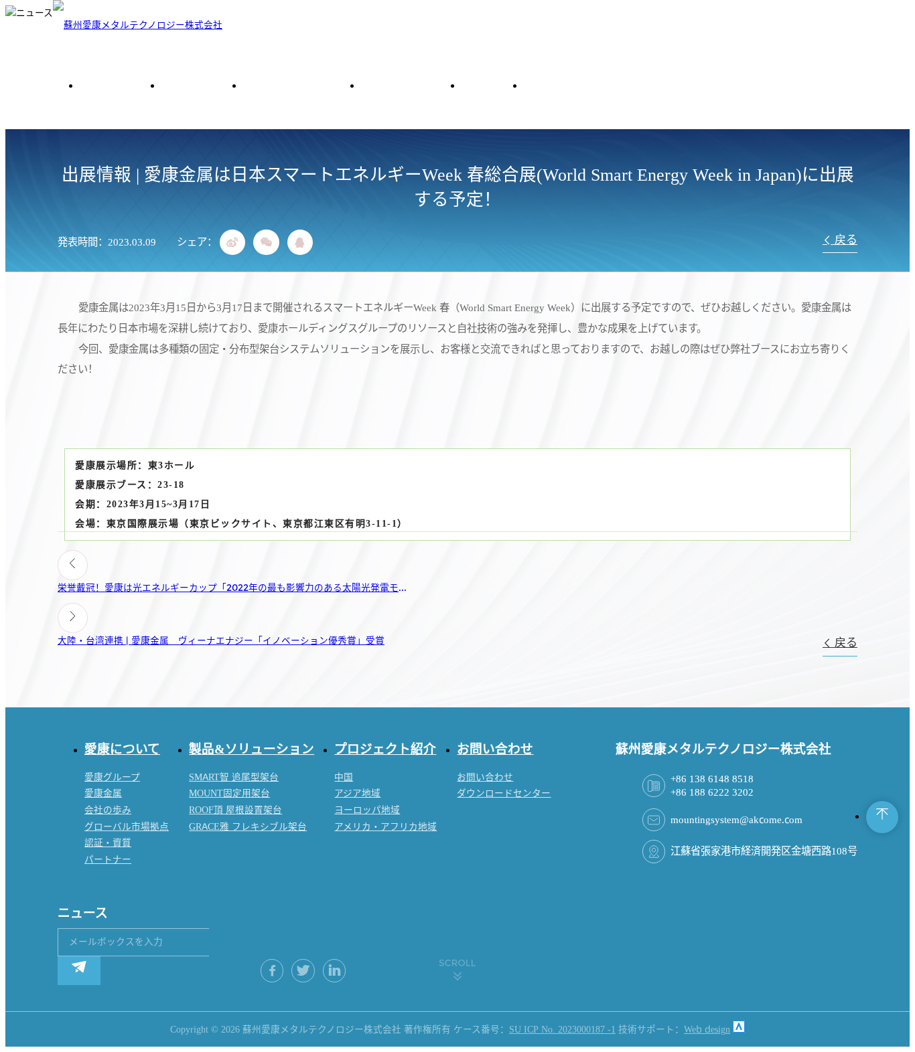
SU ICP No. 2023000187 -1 (562, 1029)
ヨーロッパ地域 (367, 810)
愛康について (122, 749)
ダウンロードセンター (504, 793)
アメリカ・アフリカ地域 (385, 826)
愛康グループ (112, 777)
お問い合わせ (495, 749)
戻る (844, 240)
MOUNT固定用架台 (229, 793)
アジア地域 (357, 793)
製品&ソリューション (251, 749)
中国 (343, 777)
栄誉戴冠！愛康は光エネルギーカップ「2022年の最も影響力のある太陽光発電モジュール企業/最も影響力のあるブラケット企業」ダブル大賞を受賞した (236, 588)
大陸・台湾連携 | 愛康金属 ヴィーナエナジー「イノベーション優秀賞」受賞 (221, 640)
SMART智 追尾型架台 (234, 777)
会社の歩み (107, 810)
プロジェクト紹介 (385, 749)
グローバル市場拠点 (126, 826)
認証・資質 (107, 843)
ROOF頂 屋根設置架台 (235, 810)
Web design (707, 1029)
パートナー (107, 859)
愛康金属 (103, 793)
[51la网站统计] (739, 1029)
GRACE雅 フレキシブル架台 (248, 826)
